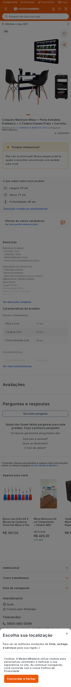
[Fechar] (67, 634)
